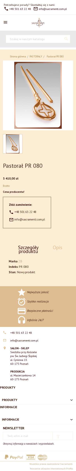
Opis (57, 247)
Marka (13, 261)
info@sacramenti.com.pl (50, 9)
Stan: (12, 272)
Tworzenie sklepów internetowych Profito (51, 468)
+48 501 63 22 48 (17, 9)
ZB (20, 261)
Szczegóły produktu (28, 249)
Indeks (13, 267)
